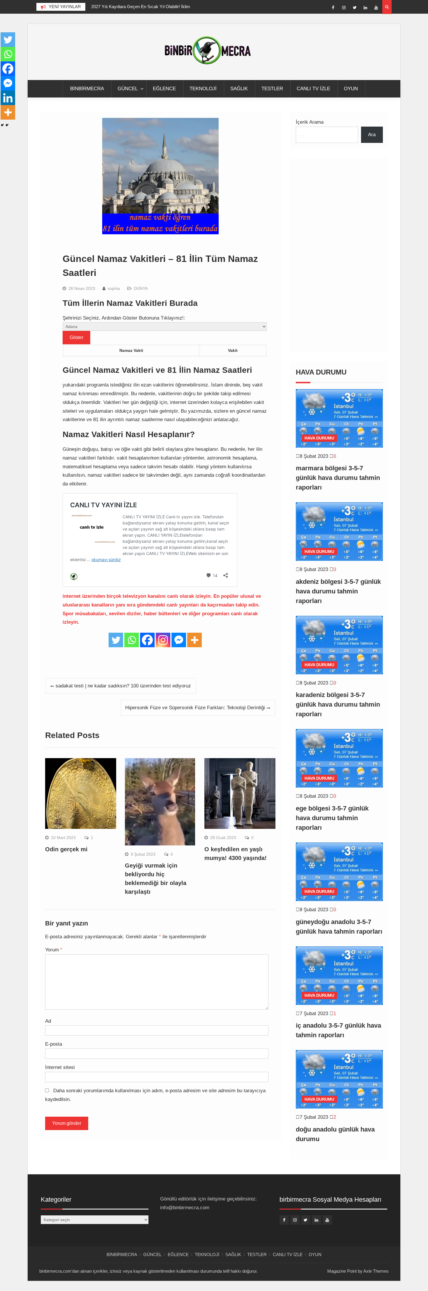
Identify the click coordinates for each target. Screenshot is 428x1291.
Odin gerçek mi (66, 849)
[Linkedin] (365, 7)
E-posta (53, 1044)
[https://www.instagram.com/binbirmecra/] (344, 7)
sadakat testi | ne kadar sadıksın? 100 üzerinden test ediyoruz (123, 686)
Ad (48, 1021)
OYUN (351, 88)
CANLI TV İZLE (313, 88)
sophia (114, 288)
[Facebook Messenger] (178, 640)
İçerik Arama (309, 122)
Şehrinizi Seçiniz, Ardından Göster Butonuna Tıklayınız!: (124, 318)
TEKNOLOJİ (203, 88)
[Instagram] (163, 640)
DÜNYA (141, 288)
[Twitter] (354, 7)
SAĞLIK (239, 88)
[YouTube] (376, 7)
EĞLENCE (164, 88)
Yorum (53, 950)
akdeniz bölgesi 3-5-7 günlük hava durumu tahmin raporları (338, 591)
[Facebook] (333, 7)
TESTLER (272, 88)
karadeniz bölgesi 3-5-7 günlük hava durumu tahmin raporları (338, 704)
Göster (76, 337)
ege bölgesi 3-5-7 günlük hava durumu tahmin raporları (332, 818)
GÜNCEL (128, 88)
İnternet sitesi (60, 1067)
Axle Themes (376, 1271)
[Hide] (2, 125)
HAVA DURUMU (319, 438)
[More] (194, 640)
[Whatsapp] (131, 640)
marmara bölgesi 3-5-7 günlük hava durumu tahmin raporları (338, 477)
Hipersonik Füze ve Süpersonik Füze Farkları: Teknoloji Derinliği (195, 707)
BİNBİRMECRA (87, 88)
